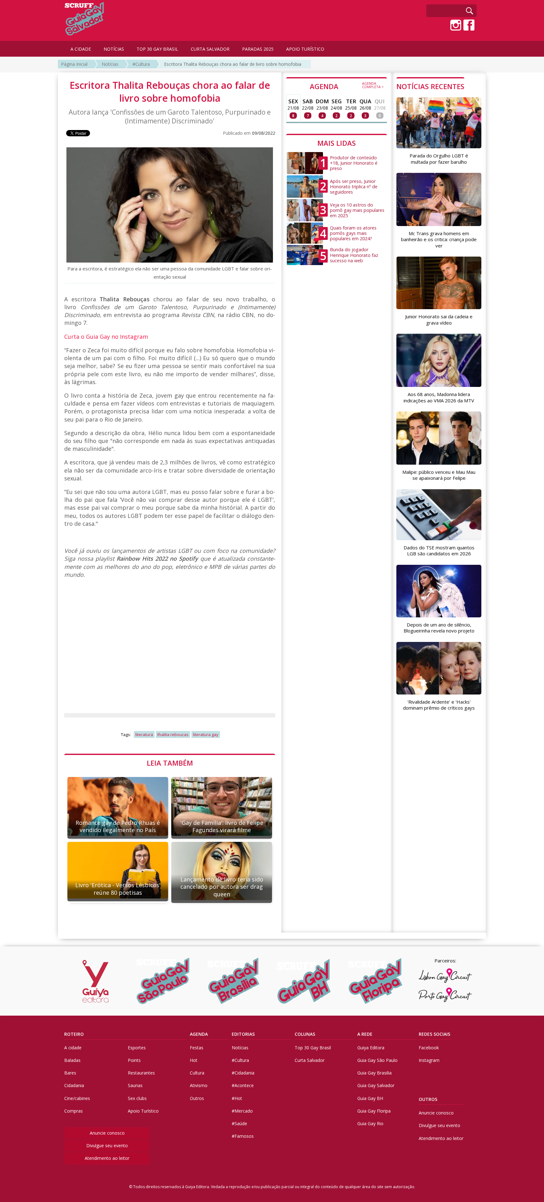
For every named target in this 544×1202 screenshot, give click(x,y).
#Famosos (243, 1136)
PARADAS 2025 (258, 49)
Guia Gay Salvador (375, 1085)
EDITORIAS (243, 1034)
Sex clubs (137, 1098)
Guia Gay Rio (370, 1123)
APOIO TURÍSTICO (305, 49)
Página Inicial (74, 64)
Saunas (135, 1085)
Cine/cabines (77, 1098)
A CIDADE (81, 49)
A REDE (364, 1034)
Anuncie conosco (107, 1133)
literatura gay (205, 734)
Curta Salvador (310, 1060)
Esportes (137, 1048)
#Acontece (243, 1085)
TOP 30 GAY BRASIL (157, 49)
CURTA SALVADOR (210, 49)
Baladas (72, 1060)
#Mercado (242, 1111)
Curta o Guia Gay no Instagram (106, 336)
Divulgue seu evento (107, 1145)
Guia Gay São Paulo (377, 1060)
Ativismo (198, 1085)
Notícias (110, 64)
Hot (193, 1060)
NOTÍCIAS (114, 49)
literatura (144, 734)
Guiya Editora (370, 1048)
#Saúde (239, 1123)
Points (134, 1060)
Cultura (197, 1073)
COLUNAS (305, 1034)
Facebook (429, 1048)
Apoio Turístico (143, 1111)
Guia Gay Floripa (374, 1111)
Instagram (429, 1060)
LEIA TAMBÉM (170, 763)
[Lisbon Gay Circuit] (445, 975)
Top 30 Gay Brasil (313, 1048)
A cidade (73, 1048)
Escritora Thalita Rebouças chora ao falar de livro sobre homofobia (232, 64)
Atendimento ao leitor (107, 1158)
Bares (70, 1073)
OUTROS (428, 1099)
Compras (73, 1111)
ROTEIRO (74, 1034)
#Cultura (141, 64)
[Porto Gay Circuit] (445, 995)
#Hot (237, 1098)
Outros (197, 1098)
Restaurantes (141, 1073)
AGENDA (347, 86)
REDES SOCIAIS (434, 1034)
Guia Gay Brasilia (374, 1073)
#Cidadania (243, 1073)
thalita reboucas (173, 734)
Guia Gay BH (370, 1098)
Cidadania (74, 1085)
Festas (196, 1048)
